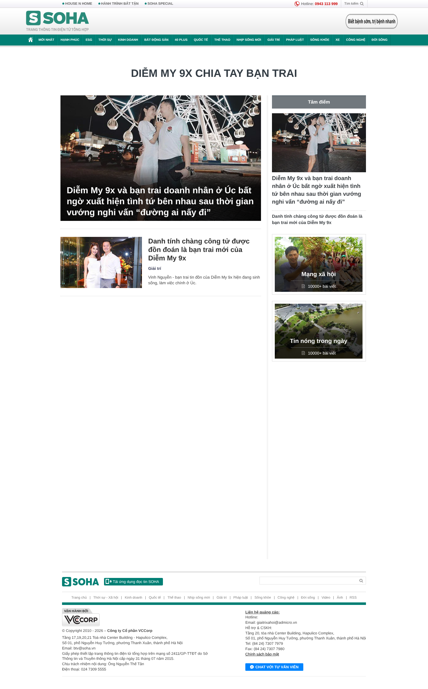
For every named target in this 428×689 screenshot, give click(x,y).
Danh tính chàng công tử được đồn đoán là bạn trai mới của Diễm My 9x (199, 249)
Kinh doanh (128, 40)
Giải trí (273, 40)
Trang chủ (79, 597)
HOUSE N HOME (78, 4)
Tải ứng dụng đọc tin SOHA (136, 582)
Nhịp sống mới (249, 40)
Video (325, 597)
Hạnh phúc (69, 40)
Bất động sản (156, 40)
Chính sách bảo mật (262, 654)
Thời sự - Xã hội (105, 597)
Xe (338, 40)
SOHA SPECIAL (160, 4)
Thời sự (105, 40)
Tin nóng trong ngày (318, 341)
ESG (89, 40)
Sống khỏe (319, 40)
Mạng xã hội (318, 274)
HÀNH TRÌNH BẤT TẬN (120, 4)
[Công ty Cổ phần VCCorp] (138, 617)
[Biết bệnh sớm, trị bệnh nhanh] (371, 21)
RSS (353, 597)
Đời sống (380, 40)
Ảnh (340, 597)
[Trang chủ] (57, 21)
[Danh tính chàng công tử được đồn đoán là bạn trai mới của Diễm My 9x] (101, 262)
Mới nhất (46, 40)
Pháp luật (295, 40)
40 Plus (181, 40)
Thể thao (222, 40)
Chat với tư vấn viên (277, 667)
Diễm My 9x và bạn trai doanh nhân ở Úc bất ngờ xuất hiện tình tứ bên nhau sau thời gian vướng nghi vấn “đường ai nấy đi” (160, 201)
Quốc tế (201, 40)
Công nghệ (355, 40)
